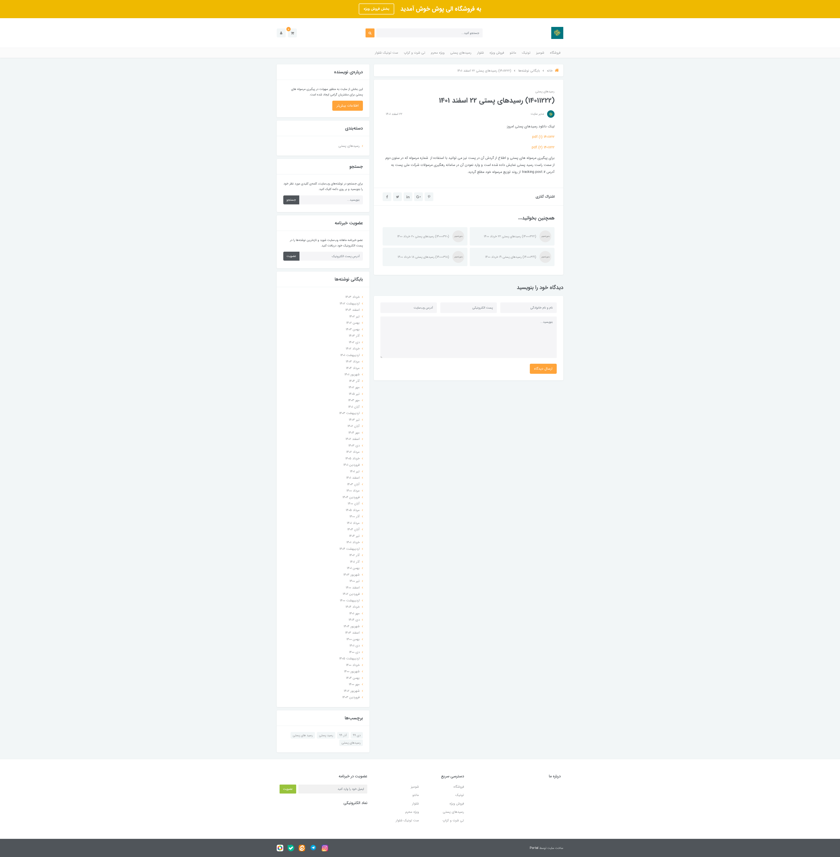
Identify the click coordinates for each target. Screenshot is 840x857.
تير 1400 (355, 581)
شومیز (540, 52)
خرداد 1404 (353, 606)
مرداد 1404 (353, 368)
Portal (534, 848)
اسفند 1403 (352, 632)
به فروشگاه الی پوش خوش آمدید (440, 9)
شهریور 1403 (351, 574)
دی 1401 (355, 645)
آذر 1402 (354, 555)
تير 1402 (354, 316)
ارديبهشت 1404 (350, 548)
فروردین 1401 (351, 464)
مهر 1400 (354, 684)
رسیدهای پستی (460, 52)
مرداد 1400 (353, 490)
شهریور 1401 (352, 374)
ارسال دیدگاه (543, 368)
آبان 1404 (353, 529)
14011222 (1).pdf (543, 137)
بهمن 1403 (353, 329)
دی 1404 (354, 619)
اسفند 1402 (353, 439)
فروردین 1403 (351, 697)
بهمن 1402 (353, 322)
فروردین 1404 (351, 497)
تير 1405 (354, 394)
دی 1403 (354, 445)
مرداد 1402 (353, 452)
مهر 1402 (354, 387)
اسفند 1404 (352, 310)
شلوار (480, 52)
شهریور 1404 (352, 626)
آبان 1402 (354, 426)
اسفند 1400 (353, 587)
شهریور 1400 (352, 671)
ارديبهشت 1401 (350, 355)
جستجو (291, 199)
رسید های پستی (303, 735)
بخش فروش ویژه (376, 9)
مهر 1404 (354, 432)
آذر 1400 (355, 516)
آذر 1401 (355, 561)
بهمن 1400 (353, 639)
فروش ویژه (497, 52)
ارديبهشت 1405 (349, 658)
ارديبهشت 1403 (349, 413)
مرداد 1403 (353, 361)
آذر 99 (343, 735)
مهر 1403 (354, 400)
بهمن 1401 (353, 568)
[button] (292, 32)
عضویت (291, 256)
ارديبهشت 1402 (350, 303)
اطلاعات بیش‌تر (348, 105)
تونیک (526, 52)
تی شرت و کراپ (414, 52)
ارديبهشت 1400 (350, 600)
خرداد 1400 (353, 665)
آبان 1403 (353, 484)
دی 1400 (354, 652)
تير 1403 (354, 419)
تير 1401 (355, 471)
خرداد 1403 (352, 297)
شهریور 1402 (352, 691)
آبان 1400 (354, 503)
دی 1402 (354, 342)
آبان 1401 (354, 406)
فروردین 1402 (351, 594)
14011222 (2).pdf (543, 147)
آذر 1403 (354, 335)
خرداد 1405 (352, 458)
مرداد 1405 (353, 510)
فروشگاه (555, 52)
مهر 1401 (354, 613)
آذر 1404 (354, 381)
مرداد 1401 (353, 523)
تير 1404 (354, 536)
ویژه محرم (437, 52)
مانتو (513, 52)
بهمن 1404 (353, 678)
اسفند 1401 (353, 477)
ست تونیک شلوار (386, 52)
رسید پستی (326, 735)
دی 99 (357, 735)
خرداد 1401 (353, 542)
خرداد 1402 (353, 348)
